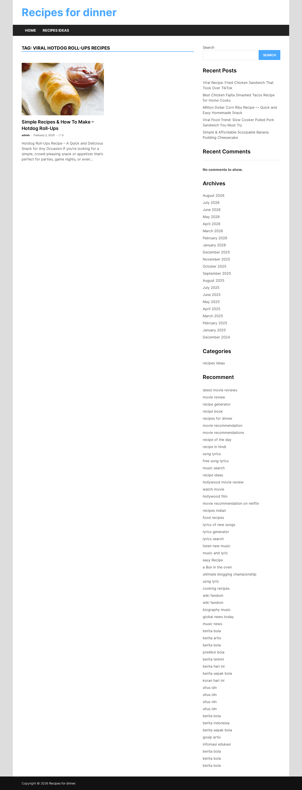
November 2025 (216, 259)
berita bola (212, 631)
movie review (214, 397)
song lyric (211, 581)
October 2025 (214, 266)
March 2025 (213, 316)
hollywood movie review (223, 482)
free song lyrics (216, 461)
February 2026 (215, 238)
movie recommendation (222, 425)
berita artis (212, 638)
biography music (217, 609)
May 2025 (211, 301)
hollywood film (215, 496)
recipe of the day (217, 439)
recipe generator (217, 404)
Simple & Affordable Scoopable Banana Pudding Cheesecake (236, 135)
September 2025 (217, 273)
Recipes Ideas (56, 30)
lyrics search (213, 539)
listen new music (216, 546)
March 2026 (213, 231)
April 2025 (211, 309)
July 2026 (211, 202)
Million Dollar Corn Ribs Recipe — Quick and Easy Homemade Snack (240, 110)
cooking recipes (216, 588)
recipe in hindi (214, 446)
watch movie (213, 489)
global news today (218, 616)
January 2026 (214, 245)
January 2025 (214, 330)
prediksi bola (213, 652)
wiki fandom (213, 595)
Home (30, 30)
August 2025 (213, 280)
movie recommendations (223, 432)
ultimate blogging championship (229, 574)
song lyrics (212, 454)
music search (214, 468)
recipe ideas (213, 475)
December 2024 (216, 337)
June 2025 (212, 294)
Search (208, 47)
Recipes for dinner (69, 12)
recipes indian (214, 510)
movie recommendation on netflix (231, 503)
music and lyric (215, 553)
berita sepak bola (217, 673)
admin (26, 135)
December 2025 (216, 252)
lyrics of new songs (219, 524)
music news (212, 624)
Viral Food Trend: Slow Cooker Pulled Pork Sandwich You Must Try (238, 122)
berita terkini (213, 659)
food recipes (213, 517)
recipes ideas (214, 363)
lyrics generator (216, 531)
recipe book (213, 411)
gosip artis (212, 737)
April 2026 (211, 224)
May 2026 (211, 216)
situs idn (210, 687)
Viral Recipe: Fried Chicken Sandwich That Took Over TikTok (238, 85)
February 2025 (215, 323)
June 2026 (212, 209)
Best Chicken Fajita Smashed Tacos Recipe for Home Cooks (239, 97)
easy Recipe (213, 560)
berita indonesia (216, 723)
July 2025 (211, 287)
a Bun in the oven (217, 567)
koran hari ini (213, 680)
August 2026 (213, 195)
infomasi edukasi (217, 744)
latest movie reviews (220, 390)
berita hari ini (214, 666)
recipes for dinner (217, 418)
